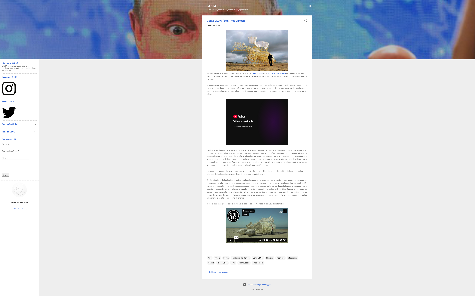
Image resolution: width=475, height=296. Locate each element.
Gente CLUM (258, 258)
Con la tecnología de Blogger (258, 285)
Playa (233, 263)
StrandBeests (243, 263)
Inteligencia (292, 258)
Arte (209, 258)
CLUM (212, 6)
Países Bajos (222, 263)
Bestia (226, 258)
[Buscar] (310, 7)
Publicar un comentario (218, 272)
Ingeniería (280, 258)
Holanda (269, 258)
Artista (217, 258)
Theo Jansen (257, 73)
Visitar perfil (19, 208)
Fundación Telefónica (277, 73)
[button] (305, 21)
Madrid (211, 263)
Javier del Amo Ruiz (19, 202)
